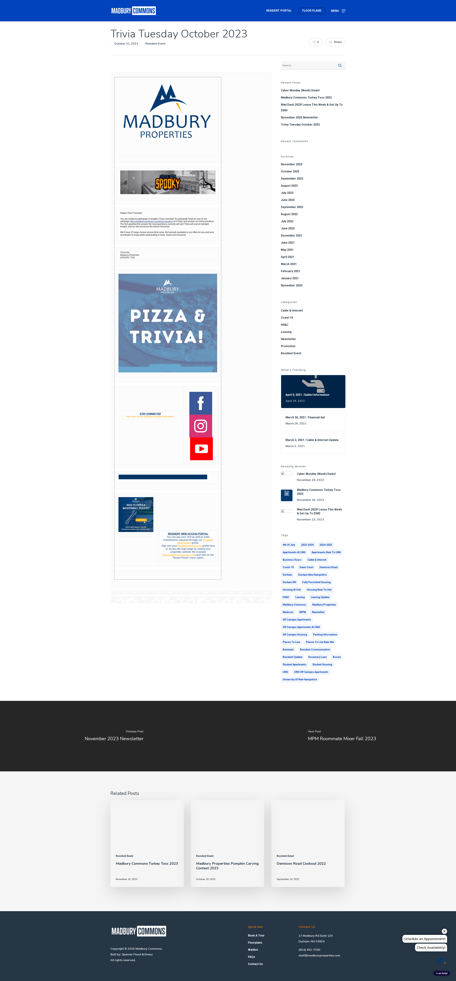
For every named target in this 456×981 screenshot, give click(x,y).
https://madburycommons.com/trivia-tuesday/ (151, 221)
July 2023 (287, 192)
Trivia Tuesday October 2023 (300, 124)
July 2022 (287, 221)
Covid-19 (287, 317)
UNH (285, 672)
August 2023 (289, 185)
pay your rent (184, 536)
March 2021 (289, 264)
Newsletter (288, 339)
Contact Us (255, 964)
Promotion (288, 346)
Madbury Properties (324, 604)
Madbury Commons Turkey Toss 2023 (306, 97)
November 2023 (291, 164)
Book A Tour (256, 935)
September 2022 (292, 207)
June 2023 (288, 200)
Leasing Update (320, 597)
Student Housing (322, 664)
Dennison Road (329, 567)
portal (206, 545)
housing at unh (292, 589)
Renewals (288, 649)
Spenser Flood (131, 954)
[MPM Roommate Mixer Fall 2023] (342, 736)
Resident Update (292, 657)
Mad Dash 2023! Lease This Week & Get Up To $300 (312, 107)
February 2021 (290, 271)
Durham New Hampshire (312, 574)
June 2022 (288, 228)
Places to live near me (320, 642)
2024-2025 (326, 544)
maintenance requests (175, 539)
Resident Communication (315, 649)
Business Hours (292, 559)
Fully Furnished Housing (316, 582)
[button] (338, 11)
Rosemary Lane (317, 657)
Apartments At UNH (294, 552)
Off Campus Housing (295, 634)
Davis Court (307, 567)
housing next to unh (319, 589)
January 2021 (290, 278)
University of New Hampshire (300, 679)
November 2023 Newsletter (299, 117)
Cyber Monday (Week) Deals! (300, 90)
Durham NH (289, 582)
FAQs (251, 957)
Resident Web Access (190, 545)
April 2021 (287, 257)
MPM (302, 612)
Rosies (337, 657)
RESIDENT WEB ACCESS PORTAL (188, 533)
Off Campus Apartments (297, 619)
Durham (287, 574)
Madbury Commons (294, 604)
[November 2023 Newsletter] (114, 736)
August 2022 (289, 214)
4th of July (289, 544)
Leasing (286, 332)
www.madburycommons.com (178, 554)
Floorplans (255, 942)
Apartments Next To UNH (326, 552)
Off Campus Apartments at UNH (301, 627)
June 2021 (288, 242)
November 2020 (291, 285)
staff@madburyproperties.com (319, 955)
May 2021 (287, 249)
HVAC (284, 324)
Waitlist (253, 949)
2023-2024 (307, 544)
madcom (288, 612)
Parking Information (325, 634)
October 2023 (290, 171)
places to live (291, 642)
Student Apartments (294, 664)
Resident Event (155, 43)
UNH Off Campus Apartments (311, 672)
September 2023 (292, 178)
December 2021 (291, 235)
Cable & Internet (292, 310)
